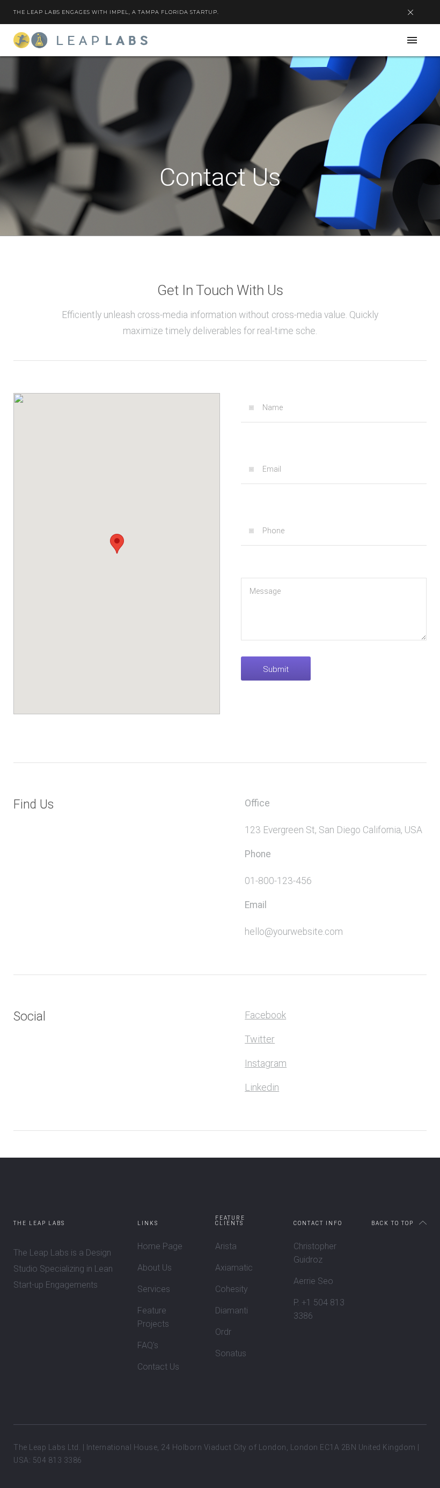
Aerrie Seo (313, 1281)
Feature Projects (153, 1317)
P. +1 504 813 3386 (319, 1309)
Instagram (266, 1063)
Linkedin (262, 1087)
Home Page (159, 1246)
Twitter (260, 1039)
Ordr (223, 1332)
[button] (412, 40)
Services (153, 1289)
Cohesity (231, 1289)
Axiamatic (234, 1268)
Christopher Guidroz (315, 1253)
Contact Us (158, 1367)
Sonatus (230, 1353)
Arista (226, 1246)
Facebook (265, 1015)
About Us (154, 1268)
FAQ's (147, 1345)
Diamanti (231, 1310)
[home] (80, 40)
